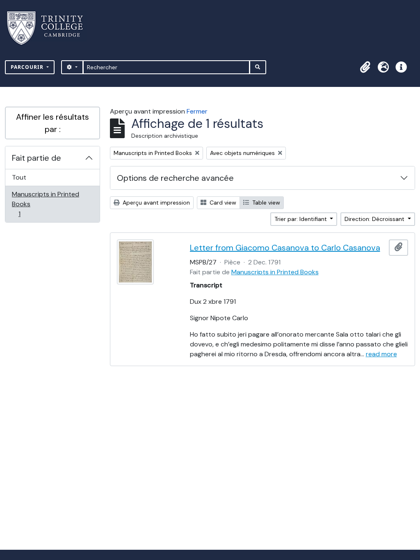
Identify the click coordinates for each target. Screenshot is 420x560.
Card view (222, 202)
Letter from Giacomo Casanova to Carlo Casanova (285, 248)
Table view (265, 202)
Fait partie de (36, 158)
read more (381, 354)
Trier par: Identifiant (301, 219)
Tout (19, 177)
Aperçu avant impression (155, 202)
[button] (365, 67)
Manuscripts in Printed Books (45, 203)
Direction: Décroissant (375, 219)
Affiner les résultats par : (52, 123)
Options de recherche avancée (175, 178)
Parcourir (28, 67)
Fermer (197, 111)
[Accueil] (50, 28)
